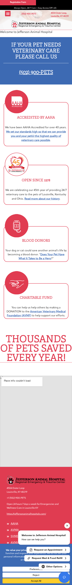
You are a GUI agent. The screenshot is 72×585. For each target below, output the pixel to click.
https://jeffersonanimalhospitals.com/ (26, 514)
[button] (36, 24)
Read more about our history (42, 199)
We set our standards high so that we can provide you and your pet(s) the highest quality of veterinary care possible (36, 136)
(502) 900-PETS (36, 72)
